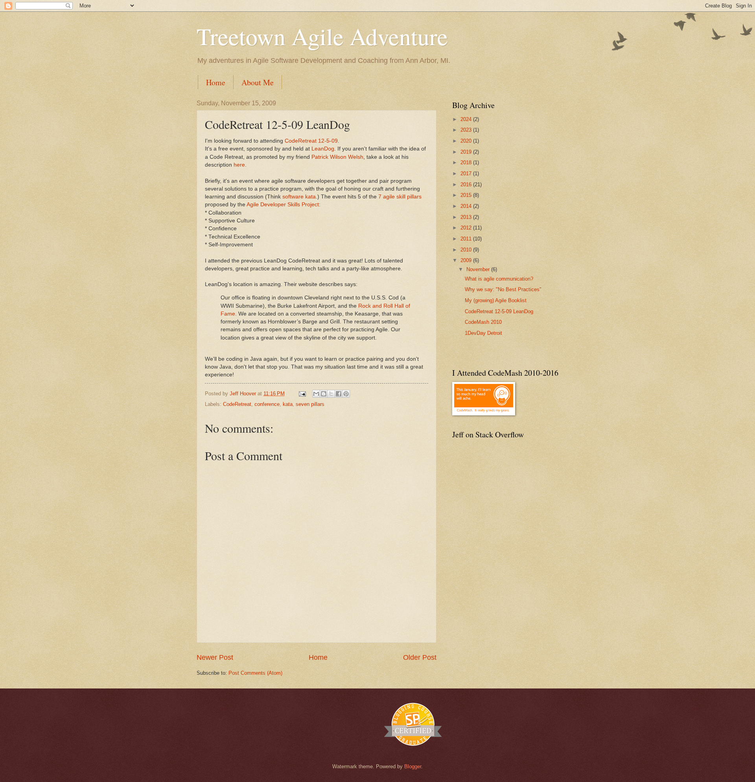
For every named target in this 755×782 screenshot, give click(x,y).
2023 (466, 130)
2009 (466, 260)
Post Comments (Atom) (255, 673)
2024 (466, 119)
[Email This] (316, 394)
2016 (466, 184)
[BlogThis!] (324, 394)
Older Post (419, 657)
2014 (466, 206)
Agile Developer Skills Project (283, 204)
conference (267, 404)
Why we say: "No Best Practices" (503, 289)
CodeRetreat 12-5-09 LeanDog (499, 311)
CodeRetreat (237, 404)
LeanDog (322, 149)
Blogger (412, 766)
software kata (299, 197)
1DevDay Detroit (483, 333)
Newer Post (215, 657)
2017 (466, 173)
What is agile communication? (499, 279)
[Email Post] (302, 394)
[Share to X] (331, 394)
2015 (466, 195)
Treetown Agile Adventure (322, 36)
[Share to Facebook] (339, 394)
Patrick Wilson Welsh (337, 157)
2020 (466, 141)
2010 (466, 250)
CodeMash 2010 (483, 322)
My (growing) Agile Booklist (496, 300)
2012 (466, 228)
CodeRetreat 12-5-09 (311, 141)
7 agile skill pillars (400, 197)
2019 (466, 152)
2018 (466, 162)
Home (215, 82)
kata (288, 404)
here (239, 165)
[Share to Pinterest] (346, 394)
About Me (257, 82)
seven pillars (310, 404)
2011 (466, 239)
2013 (466, 217)
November (478, 269)
